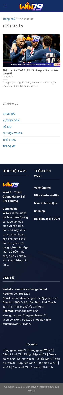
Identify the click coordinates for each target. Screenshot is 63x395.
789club (48, 367)
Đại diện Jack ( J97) (47, 218)
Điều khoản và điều (47, 195)
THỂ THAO (9, 139)
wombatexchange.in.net (31, 289)
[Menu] (5, 6)
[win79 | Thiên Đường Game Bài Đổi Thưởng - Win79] (31, 6)
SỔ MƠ (7, 126)
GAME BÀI (9, 113)
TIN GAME (9, 146)
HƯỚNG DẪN (11, 120)
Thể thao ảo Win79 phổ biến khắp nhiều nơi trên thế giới (31, 72)
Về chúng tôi (42, 187)
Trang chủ (9, 19)
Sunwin (35, 367)
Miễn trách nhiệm (45, 203)
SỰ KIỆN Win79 (12, 133)
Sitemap (39, 211)
